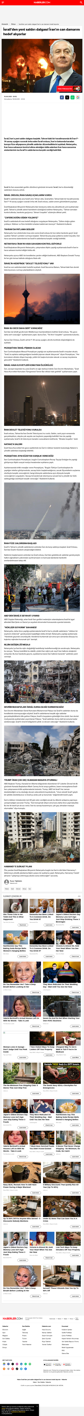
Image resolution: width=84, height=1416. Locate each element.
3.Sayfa (4, 1344)
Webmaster (65, 1344)
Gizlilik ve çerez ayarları (27, 1385)
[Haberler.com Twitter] (12, 1364)
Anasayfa (5, 24)
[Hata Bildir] (38, 1385)
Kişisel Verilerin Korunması (70, 1338)
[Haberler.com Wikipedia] (8, 1369)
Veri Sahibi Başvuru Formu (70, 1341)
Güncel (18, 889)
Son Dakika (6, 1338)
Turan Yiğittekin (16, 881)
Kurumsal (65, 1326)
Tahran (7, 889)
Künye (71, 1318)
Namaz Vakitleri (47, 1332)
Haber (35, 1382)
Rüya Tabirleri (46, 1341)
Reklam (59, 1318)
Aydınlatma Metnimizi (18, 1412)
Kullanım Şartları (67, 1329)
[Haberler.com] (12, 1319)
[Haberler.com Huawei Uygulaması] (67, 1364)
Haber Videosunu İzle (65, 89)
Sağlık (24, 1329)
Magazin (5, 1335)
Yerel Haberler (26, 1344)
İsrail (12, 889)
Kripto (4, 1341)
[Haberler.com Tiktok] (17, 1369)
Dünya (13, 24)
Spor (4, 1332)
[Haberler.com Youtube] (12, 1369)
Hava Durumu (46, 1329)
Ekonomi (5, 1329)
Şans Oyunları (46, 1338)
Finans (24, 1335)
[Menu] (3, 2)
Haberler (5, 1326)
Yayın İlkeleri (77, 1318)
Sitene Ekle (65, 1353)
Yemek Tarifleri (47, 1344)
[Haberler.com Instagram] (17, 1364)
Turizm (24, 1338)
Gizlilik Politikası (67, 1332)
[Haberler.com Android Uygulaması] (57, 1364)
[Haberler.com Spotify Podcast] (30, 1364)
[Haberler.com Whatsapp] (25, 1364)
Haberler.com (46, 1326)
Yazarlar (24, 1341)
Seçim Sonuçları (47, 1335)
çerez (3, 1408)
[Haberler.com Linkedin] (21, 1364)
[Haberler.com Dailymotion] (25, 1369)
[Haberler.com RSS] (4, 1369)
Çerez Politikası (67, 1335)
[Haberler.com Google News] (4, 1364)
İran (30, 889)
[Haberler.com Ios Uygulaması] (47, 1364)
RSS (63, 1350)
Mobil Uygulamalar (68, 1347)
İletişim (65, 1318)
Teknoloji (25, 1332)
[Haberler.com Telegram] (21, 1369)
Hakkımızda (52, 1318)
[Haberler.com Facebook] (8, 1364)
